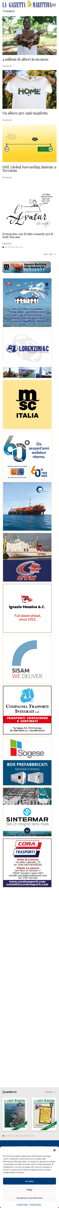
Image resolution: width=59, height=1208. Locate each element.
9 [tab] (24, 1136)
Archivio (49, 1092)
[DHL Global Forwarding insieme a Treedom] (29, 143)
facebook (7, 66)
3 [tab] (8, 247)
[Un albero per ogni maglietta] (29, 89)
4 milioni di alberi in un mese (25, 59)
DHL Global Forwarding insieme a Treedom (29, 168)
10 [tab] (27, 1136)
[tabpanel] (29, 238)
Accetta (29, 1181)
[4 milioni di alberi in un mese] (29, 35)
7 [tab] (19, 247)
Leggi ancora (29, 238)
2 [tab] (6, 247)
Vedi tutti (48, 254)
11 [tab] (30, 1136)
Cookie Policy (22, 1204)
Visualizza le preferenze (29, 1197)
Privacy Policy (35, 1204)
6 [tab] (16, 247)
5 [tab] (14, 247)
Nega (29, 1189)
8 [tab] (22, 247)
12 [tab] (32, 1136)
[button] (54, 1150)
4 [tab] (11, 247)
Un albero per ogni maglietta (25, 112)
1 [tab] (3, 247)
